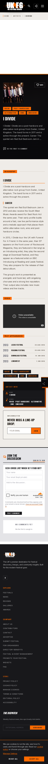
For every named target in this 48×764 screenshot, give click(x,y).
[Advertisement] (24, 49)
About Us (8, 624)
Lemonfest (15, 361)
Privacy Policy (10, 681)
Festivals (8, 593)
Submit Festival (11, 641)
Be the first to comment (15, 148)
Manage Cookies (11, 690)
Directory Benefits (13, 650)
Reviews (7, 601)
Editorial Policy (11, 698)
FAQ (5, 667)
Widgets (7, 662)
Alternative (10, 113)
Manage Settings (10, 753)
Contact (7, 633)
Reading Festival (18, 350)
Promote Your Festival (15, 658)
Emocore (32, 113)
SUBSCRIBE (37, 727)
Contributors (10, 628)
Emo (22, 113)
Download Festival (19, 355)
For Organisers (11, 645)
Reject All (13, 759)
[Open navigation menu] (42, 6)
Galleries (8, 605)
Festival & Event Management (18, 654)
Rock (7, 108)
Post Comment (13, 513)
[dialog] (24, 752)
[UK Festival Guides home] (24, 555)
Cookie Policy (10, 685)
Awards (6, 610)
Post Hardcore (21, 108)
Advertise (8, 637)
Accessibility (10, 702)
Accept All (34, 759)
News (5, 597)
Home (6, 16)
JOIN (36, 430)
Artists (17, 16)
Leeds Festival (17, 344)
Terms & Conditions (13, 694)
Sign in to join (39, 460)
